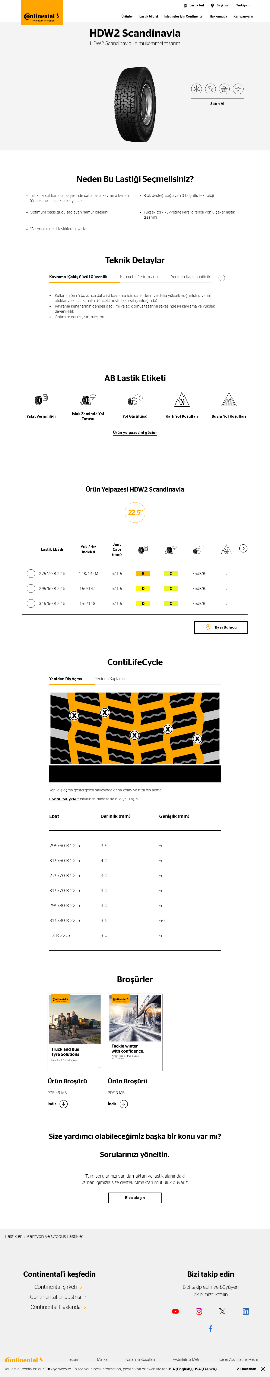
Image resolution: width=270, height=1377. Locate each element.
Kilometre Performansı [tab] (139, 277)
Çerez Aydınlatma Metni (238, 1360)
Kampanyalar (244, 16)
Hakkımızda (218, 16)
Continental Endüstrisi (55, 1297)
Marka (102, 1360)
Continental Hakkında (56, 1307)
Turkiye (241, 5)
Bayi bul (223, 5)
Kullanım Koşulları (140, 1360)
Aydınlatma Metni (187, 1360)
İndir (52, 1104)
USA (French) (204, 1369)
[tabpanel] (135, 303)
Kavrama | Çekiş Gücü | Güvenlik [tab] (78, 277)
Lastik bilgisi (148, 16)
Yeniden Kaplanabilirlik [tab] (190, 277)
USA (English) (180, 1369)
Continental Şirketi (55, 1287)
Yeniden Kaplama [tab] (110, 679)
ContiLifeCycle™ (64, 799)
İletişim (73, 1360)
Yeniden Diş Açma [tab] (65, 679)
